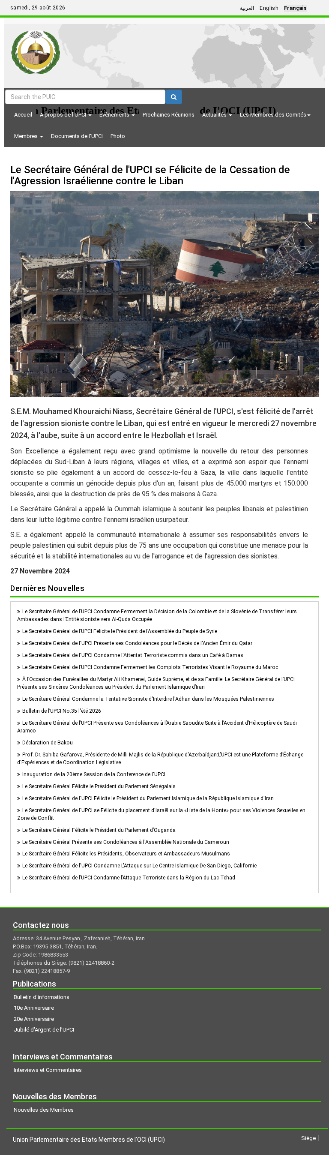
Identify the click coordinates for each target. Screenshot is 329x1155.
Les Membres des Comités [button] (273, 114)
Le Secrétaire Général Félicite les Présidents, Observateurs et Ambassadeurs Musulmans (126, 854)
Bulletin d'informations (41, 997)
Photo (118, 136)
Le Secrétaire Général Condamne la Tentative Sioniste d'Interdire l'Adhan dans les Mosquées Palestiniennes (148, 699)
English (269, 8)
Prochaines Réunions (168, 114)
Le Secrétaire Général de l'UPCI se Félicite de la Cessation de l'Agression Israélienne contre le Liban (150, 175)
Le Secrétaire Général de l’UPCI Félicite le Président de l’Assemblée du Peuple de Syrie (119, 631)
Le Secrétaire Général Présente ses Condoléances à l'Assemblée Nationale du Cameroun (125, 842)
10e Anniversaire (34, 1008)
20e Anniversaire (34, 1019)
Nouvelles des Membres (44, 1110)
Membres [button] (26, 136)
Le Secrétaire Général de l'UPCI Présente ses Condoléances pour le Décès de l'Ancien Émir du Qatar (137, 643)
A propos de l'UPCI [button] (63, 114)
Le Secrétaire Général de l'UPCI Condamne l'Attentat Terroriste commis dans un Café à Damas (132, 655)
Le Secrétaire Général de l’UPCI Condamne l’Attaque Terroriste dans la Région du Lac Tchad (128, 878)
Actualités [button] (215, 114)
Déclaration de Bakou (47, 743)
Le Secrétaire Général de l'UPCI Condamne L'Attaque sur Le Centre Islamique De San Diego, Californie (139, 866)
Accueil (23, 114)
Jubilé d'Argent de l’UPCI (44, 1029)
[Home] (35, 49)
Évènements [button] (115, 114)
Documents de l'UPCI (77, 136)
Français (295, 8)
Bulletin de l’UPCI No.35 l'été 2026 (61, 711)
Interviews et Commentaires (48, 1070)
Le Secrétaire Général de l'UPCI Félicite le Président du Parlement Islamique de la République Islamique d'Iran (148, 798)
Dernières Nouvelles (47, 588)
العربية (247, 8)
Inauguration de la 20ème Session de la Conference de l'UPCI (93, 774)
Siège (308, 1138)
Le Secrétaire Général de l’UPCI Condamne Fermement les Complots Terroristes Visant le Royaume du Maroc (150, 667)
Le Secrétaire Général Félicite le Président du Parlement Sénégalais (99, 786)
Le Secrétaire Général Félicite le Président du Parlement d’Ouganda (99, 830)
